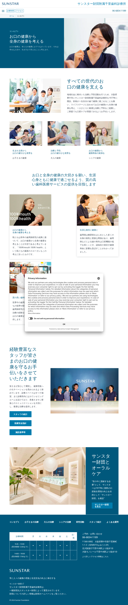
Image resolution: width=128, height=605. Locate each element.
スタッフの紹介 (21, 414)
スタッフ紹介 (95, 522)
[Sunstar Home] (10, 3)
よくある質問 (112, 522)
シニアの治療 (65, 522)
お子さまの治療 (32, 522)
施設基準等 (21, 432)
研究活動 (80, 522)
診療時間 (10, 10)
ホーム (12, 16)
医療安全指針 (20, 423)
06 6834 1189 (119, 10)
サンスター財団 (16, 584)
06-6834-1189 (90, 537)
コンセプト (15, 522)
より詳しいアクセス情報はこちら (95, 556)
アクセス (19, 10)
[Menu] (1, 9)
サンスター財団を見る (102, 505)
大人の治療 (49, 522)
